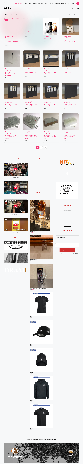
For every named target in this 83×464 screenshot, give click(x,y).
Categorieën (67, 234)
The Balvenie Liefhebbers (67, 215)
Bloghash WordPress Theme (51, 439)
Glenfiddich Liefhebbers (67, 210)
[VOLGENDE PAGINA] (45, 147)
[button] (45, 147)
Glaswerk (7, 36)
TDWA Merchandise (9, 37)
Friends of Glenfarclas (67, 226)
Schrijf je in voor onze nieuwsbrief (67, 250)
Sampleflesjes (67, 37)
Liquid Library (67, 36)
